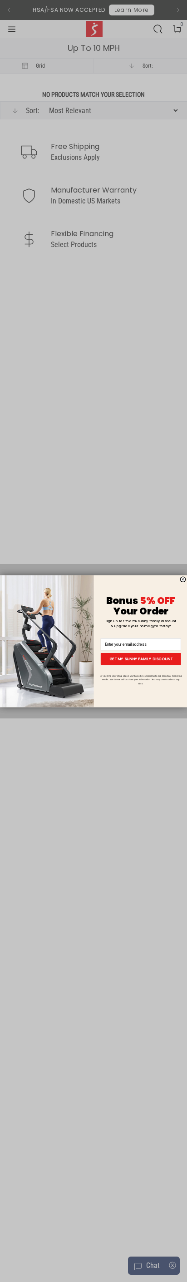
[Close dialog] (183, 579)
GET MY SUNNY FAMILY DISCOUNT (140, 658)
